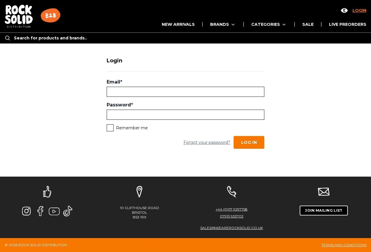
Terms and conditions (343, 245)
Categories (266, 24)
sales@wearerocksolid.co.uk (231, 228)
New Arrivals (178, 24)
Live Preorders (347, 24)
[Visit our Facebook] (40, 211)
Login (359, 10)
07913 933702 (231, 216)
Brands (220, 24)
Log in (249, 142)
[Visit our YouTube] (54, 211)
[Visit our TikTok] (68, 211)
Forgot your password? (206, 142)
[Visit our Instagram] (26, 211)
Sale (308, 24)
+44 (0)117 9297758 (232, 209)
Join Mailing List (323, 210)
